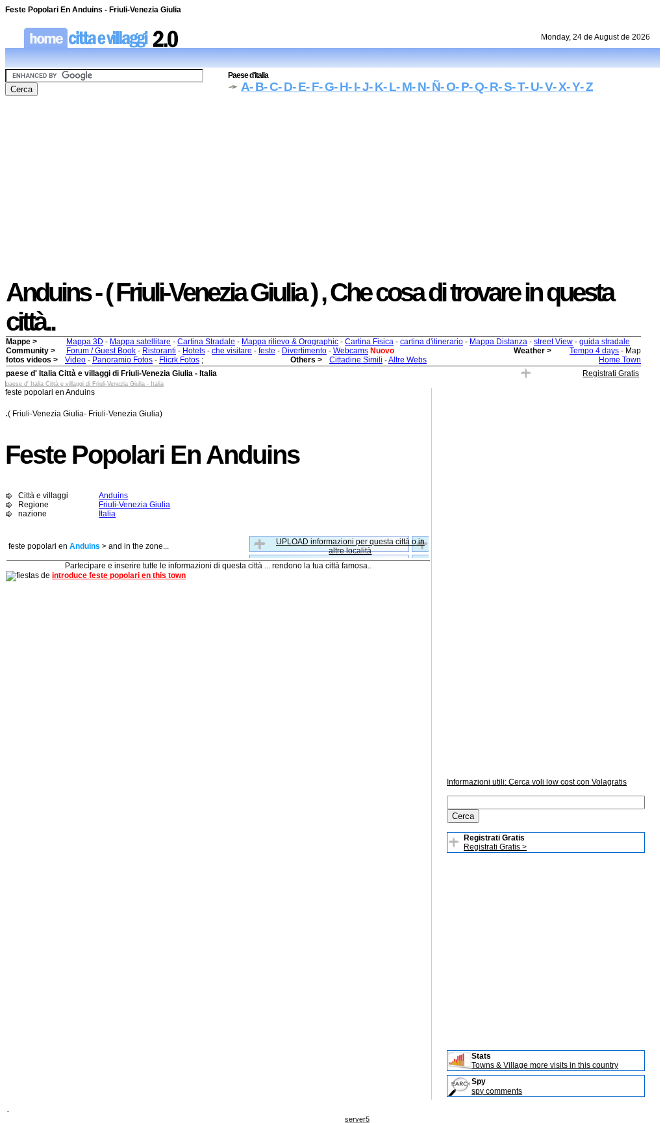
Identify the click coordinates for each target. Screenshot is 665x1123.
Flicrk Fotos (179, 359)
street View (553, 341)
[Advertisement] (332, 187)
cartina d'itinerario (431, 341)
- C (271, 87)
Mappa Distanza (498, 341)
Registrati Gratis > (495, 847)
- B (256, 87)
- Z (586, 87)
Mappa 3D (84, 341)
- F (312, 87)
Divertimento (304, 350)
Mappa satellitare (140, 341)
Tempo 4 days (594, 350)
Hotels (193, 350)
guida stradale (604, 341)
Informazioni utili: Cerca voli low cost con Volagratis (537, 782)
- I (352, 87)
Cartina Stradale (206, 341)
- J (363, 87)
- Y (573, 87)
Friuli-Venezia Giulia (134, 504)
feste (266, 350)
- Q (476, 87)
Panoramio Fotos (122, 359)
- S (505, 87)
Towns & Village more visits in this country (544, 1065)
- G (326, 87)
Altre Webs (407, 359)
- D (285, 87)
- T (518, 87)
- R (491, 87)
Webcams (350, 350)
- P (462, 87)
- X (559, 87)
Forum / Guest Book (101, 350)
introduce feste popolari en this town (119, 575)
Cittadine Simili (356, 359)
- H (341, 87)
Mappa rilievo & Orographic (290, 341)
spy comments (496, 1091)
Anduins (113, 495)
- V (546, 87)
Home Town (620, 359)
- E (299, 87)
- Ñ (433, 87)
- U (532, 87)
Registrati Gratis (611, 373)
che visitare (232, 350)
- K (376, 87)
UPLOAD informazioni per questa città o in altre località (350, 546)
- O (447, 87)
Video (75, 359)
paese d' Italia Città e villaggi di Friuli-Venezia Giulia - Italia (85, 384)
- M (404, 87)
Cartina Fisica (369, 341)
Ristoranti (159, 350)
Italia (107, 513)
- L (389, 87)
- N (419, 87)
